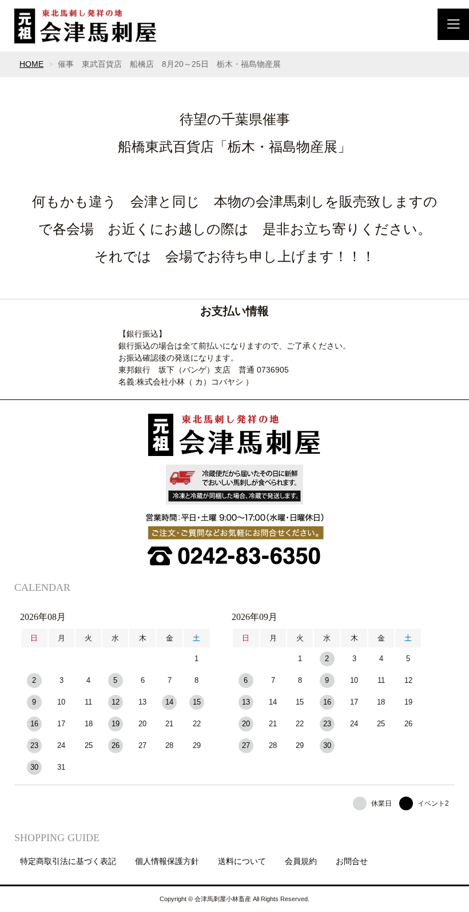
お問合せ (352, 861)
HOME (31, 64)
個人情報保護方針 (167, 861)
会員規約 (301, 861)
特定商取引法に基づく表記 (68, 861)
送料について (242, 861)
